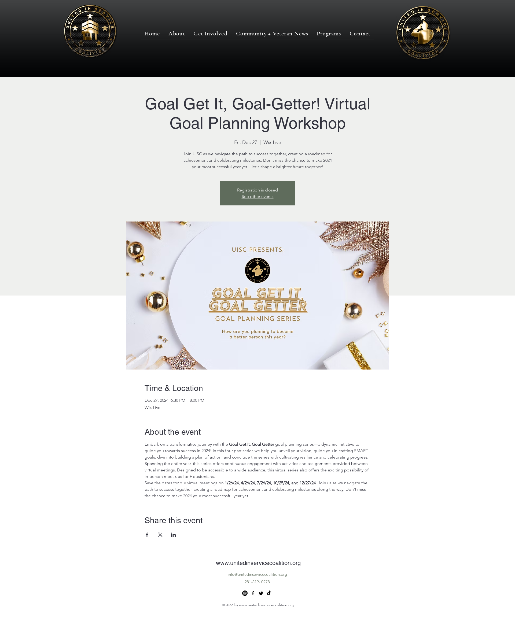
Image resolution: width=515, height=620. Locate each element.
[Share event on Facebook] (147, 535)
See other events (258, 196)
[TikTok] (269, 593)
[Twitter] (261, 593)
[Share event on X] (160, 535)
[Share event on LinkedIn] (173, 535)
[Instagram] (245, 593)
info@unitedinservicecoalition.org (257, 574)
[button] (329, 33)
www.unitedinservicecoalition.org (258, 563)
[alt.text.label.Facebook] (253, 593)
